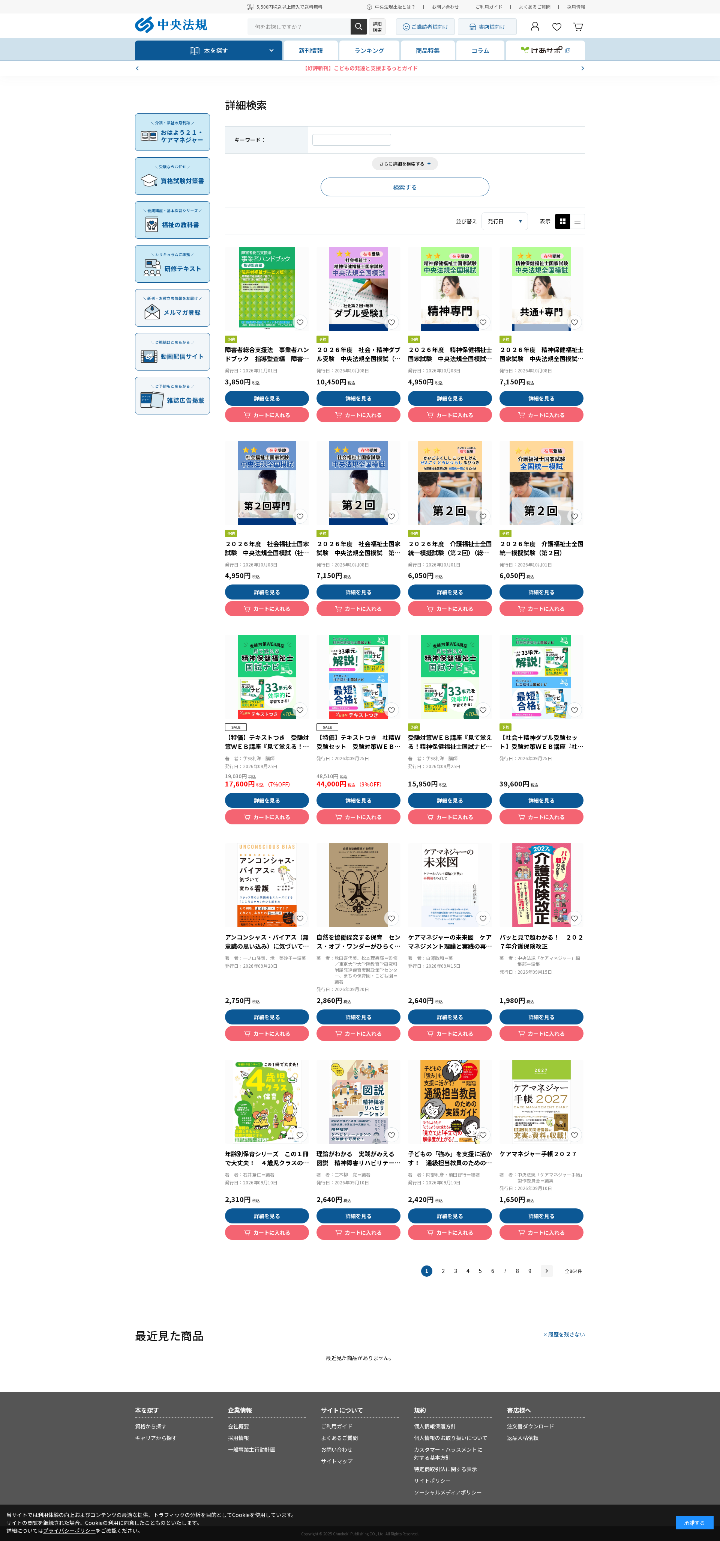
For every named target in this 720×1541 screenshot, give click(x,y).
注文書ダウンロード (530, 1426)
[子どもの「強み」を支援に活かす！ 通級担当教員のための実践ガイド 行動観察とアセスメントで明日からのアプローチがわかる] (450, 1102)
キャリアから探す (156, 1438)
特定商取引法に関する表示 (445, 1469)
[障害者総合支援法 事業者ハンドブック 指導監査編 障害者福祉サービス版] (267, 289)
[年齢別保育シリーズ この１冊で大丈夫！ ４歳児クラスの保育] (267, 1102)
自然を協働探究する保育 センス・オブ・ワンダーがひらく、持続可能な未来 (358, 946)
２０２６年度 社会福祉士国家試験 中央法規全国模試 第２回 (358, 552)
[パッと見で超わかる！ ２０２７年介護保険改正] (542, 885)
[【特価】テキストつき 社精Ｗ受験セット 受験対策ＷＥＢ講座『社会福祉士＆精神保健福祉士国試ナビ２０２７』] (358, 677)
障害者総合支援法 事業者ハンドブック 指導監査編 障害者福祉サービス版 (267, 358)
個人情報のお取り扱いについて (451, 1438)
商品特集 (428, 50)
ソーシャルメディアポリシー (448, 1492)
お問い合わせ (445, 6)
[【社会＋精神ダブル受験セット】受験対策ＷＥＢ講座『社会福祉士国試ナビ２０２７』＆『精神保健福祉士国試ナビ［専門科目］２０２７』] (542, 677)
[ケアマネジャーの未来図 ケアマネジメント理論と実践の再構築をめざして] (450, 885)
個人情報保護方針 (435, 1426)
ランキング (369, 50)
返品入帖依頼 (522, 1438)
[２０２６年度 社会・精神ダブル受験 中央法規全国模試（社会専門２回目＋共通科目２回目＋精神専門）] (358, 289)
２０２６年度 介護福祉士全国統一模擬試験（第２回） (542, 548)
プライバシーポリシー (69, 1530)
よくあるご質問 (534, 6)
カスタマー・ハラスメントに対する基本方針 (448, 1453)
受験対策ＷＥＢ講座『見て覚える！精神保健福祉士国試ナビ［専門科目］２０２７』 (450, 746)
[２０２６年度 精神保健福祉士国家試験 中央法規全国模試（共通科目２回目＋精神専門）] (542, 289)
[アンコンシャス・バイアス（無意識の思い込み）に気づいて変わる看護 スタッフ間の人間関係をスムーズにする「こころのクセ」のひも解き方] (267, 885)
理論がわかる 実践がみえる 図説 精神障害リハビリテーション (358, 1162)
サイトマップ (336, 1461)
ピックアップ (577, 221)
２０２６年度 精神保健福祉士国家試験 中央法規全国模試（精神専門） (450, 358)
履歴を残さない (566, 1334)
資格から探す (150, 1426)
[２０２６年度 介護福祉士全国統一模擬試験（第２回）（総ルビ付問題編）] (450, 483)
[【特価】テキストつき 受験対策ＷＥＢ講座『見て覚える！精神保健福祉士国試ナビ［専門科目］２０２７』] (267, 677)
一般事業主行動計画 (251, 1449)
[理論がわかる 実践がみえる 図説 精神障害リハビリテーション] (358, 1102)
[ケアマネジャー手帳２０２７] (542, 1102)
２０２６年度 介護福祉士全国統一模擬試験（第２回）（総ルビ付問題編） (450, 552)
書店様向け (492, 26)
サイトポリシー (432, 1480)
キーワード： (250, 139)
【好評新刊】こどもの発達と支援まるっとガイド (360, 68)
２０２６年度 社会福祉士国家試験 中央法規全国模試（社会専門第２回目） (267, 552)
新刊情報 (311, 50)
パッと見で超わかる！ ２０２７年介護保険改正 (542, 941)
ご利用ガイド (489, 6)
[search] (359, 27)
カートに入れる (272, 415)
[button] (138, 68)
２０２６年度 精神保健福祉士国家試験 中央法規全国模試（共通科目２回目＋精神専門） (542, 358)
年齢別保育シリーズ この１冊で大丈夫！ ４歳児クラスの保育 (267, 1162)
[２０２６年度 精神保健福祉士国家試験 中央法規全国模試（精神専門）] (450, 289)
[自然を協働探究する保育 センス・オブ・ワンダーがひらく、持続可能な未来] (358, 885)
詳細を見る (267, 398)
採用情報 (576, 6)
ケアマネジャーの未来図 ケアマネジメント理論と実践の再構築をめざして (450, 946)
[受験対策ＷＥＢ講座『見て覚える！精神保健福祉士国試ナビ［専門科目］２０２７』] (450, 677)
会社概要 (238, 1426)
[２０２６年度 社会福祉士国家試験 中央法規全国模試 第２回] (358, 483)
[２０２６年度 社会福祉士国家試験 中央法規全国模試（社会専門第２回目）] (267, 483)
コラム (480, 50)
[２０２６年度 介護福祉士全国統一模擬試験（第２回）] (542, 483)
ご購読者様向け (429, 26)
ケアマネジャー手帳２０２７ (538, 1153)
